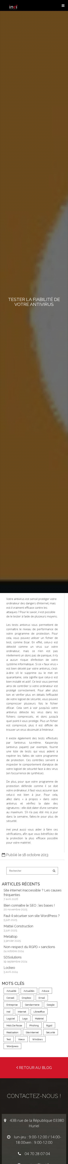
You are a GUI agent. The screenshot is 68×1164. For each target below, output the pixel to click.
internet (22, 1011)
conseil (10, 997)
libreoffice (39, 1011)
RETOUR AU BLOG (35, 1067)
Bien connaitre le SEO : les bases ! (29, 905)
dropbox (26, 997)
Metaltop (10, 936)
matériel (39, 1018)
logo (25, 1018)
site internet (32, 1032)
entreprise (12, 1004)
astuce (45, 991)
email (42, 997)
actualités (29, 991)
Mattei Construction (18, 926)
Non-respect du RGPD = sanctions (29, 947)
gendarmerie (32, 1004)
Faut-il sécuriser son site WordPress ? (32, 916)
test (9, 1039)
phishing (34, 1025)
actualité (11, 991)
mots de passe (14, 1025)
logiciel (11, 1018)
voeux (21, 1039)
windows (37, 1039)
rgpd (49, 1025)
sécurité (50, 1032)
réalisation (12, 1032)
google (50, 1004)
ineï (8, 1011)
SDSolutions (13, 957)
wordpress (12, 1046)
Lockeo (9, 968)
